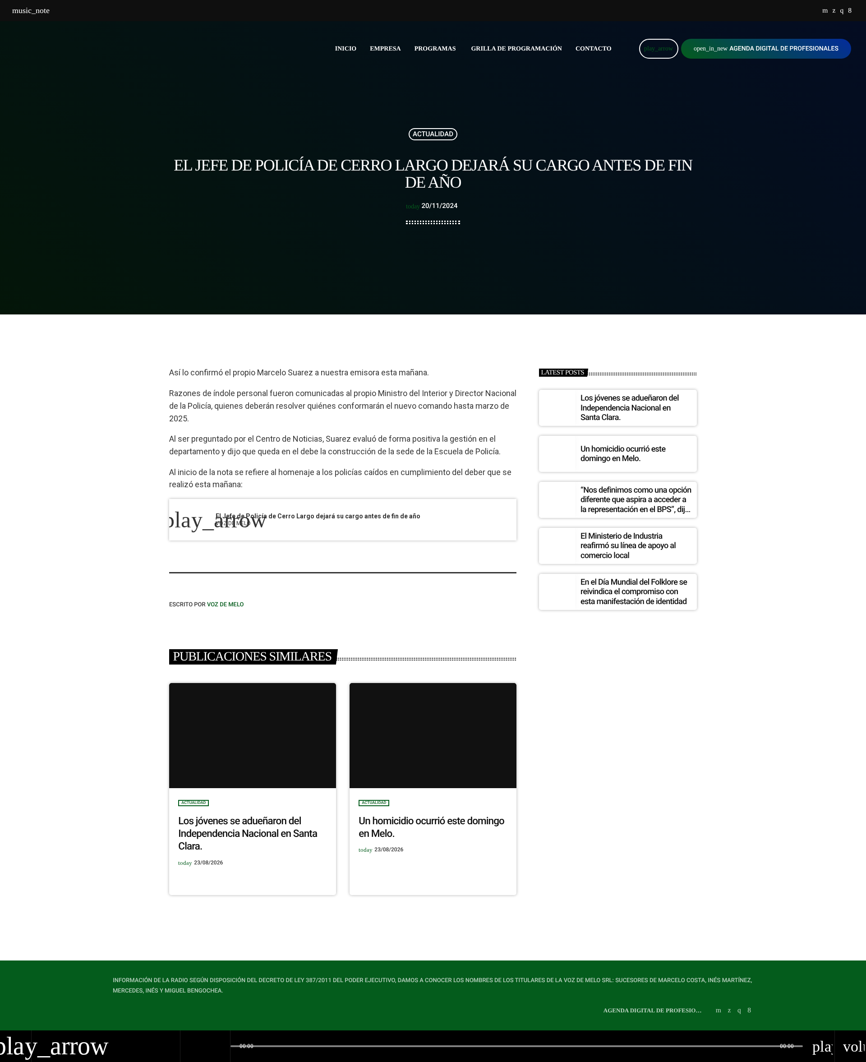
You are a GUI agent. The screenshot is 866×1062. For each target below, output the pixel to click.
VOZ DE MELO (225, 604)
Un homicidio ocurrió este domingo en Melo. (622, 454)
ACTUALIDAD (433, 134)
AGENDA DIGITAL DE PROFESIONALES (766, 48)
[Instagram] (841, 10)
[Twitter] (833, 10)
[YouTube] (825, 10)
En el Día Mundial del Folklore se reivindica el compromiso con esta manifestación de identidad (633, 591)
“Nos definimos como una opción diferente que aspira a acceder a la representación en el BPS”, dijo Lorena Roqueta (635, 504)
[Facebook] (850, 10)
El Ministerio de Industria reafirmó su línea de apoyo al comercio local (628, 545)
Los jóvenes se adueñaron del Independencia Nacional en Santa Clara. (247, 834)
